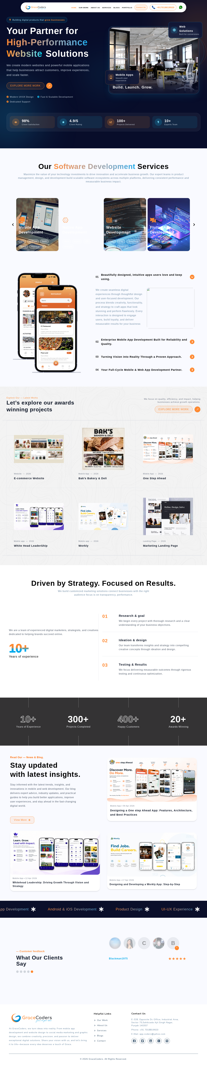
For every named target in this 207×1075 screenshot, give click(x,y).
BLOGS (117, 7)
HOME (74, 7)
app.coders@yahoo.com (152, 1045)
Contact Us (141, 7)
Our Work (102, 1031)
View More (20, 831)
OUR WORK (83, 7)
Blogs (100, 1047)
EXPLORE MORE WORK (25, 97)
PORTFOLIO (127, 7)
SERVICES (106, 7)
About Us (102, 1036)
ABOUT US (95, 7)
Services (102, 1041)
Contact (101, 1052)
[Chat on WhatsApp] (181, 7)
